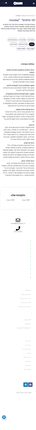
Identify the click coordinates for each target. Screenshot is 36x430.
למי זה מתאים (25, 15)
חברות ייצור (31, 40)
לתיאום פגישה (26, 269)
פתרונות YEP (26, 244)
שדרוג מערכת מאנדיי (26, 302)
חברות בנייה (22, 40)
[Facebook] (30, 384)
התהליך (28, 249)
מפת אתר (27, 277)
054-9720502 (18, 231)
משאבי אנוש (31, 48)
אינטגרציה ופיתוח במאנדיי (24, 306)
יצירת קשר (27, 273)
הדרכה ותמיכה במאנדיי (25, 298)
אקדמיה (32, 44)
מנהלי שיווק (14, 44)
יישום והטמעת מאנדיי (26, 294)
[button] (33, 3)
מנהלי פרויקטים (23, 44)
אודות (28, 261)
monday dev (27, 324)
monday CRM (27, 319)
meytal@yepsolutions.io (18, 223)
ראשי (28, 240)
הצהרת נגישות (18, 412)
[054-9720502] (18, 228)
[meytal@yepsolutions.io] (18, 220)
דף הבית (32, 15)
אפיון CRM (28, 290)
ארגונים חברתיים (12, 40)
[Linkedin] (25, 384)
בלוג (28, 265)
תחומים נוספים (21, 48)
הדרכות (28, 253)
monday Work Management (24, 328)
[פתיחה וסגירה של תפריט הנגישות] (4, 417)
